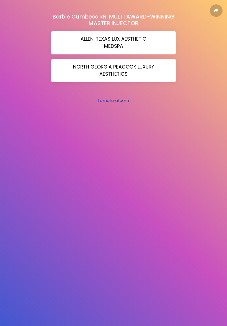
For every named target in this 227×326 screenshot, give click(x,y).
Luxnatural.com (113, 100)
